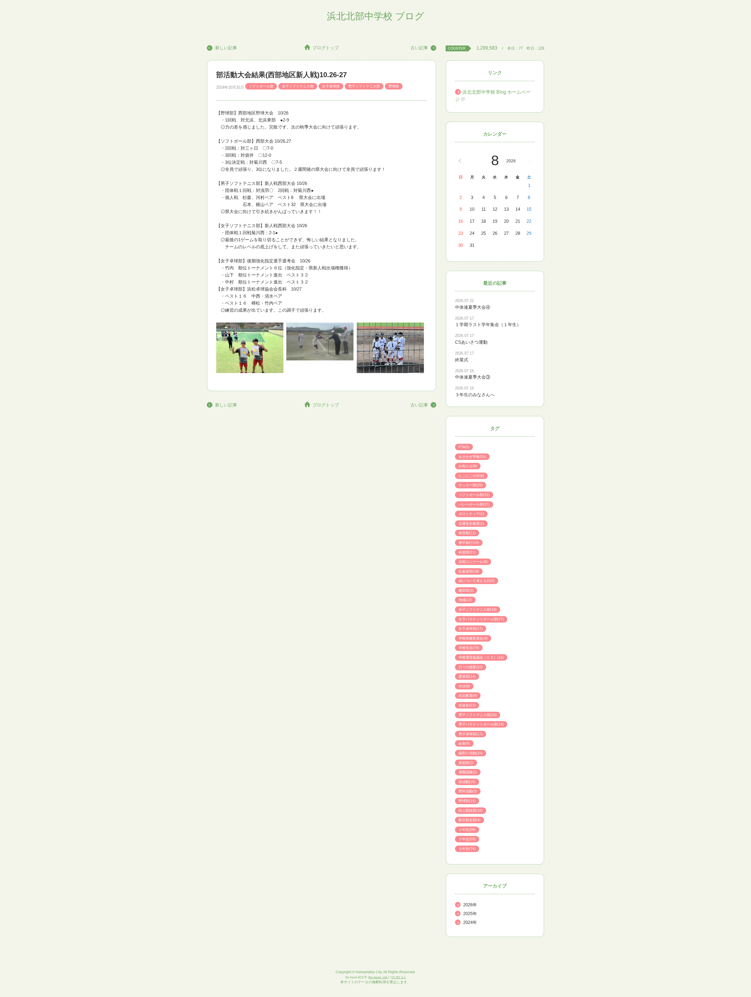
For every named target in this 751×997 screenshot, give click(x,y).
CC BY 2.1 (398, 977)
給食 (464, 743)
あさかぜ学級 (472, 457)
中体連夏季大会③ (472, 376)
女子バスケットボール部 (481, 619)
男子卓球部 (471, 734)
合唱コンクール (473, 562)
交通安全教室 (471, 524)
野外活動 (468, 791)
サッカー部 (471, 485)
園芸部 (466, 590)
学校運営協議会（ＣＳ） (481, 657)
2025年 (470, 913)
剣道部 (467, 552)
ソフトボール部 (261, 86)
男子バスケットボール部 (481, 724)
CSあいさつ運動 (471, 342)
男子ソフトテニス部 (364, 86)
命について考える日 (477, 581)
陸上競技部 (471, 811)
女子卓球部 (331, 86)
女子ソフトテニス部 (298, 86)
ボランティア (471, 514)
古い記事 (419, 47)
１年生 (467, 830)
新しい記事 (226, 47)
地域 (465, 600)
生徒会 (467, 705)
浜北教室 (468, 696)
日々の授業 (471, 667)
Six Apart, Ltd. (378, 977)
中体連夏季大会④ (472, 307)
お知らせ (468, 466)
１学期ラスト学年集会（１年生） (488, 324)
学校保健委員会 (473, 638)
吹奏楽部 (469, 571)
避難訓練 (468, 772)
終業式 (461, 359)
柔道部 (467, 676)
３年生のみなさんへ (475, 394)
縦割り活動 (471, 753)
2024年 (470, 922)
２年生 (467, 839)
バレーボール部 (474, 504)
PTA (464, 447)
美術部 (466, 763)
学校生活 (469, 648)
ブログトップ (325, 47)
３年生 (467, 849)
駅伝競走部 (470, 820)
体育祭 (467, 533)
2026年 (470, 904)
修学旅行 (469, 543)
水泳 (464, 686)
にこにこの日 (471, 476)
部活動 (467, 782)
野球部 (393, 86)
